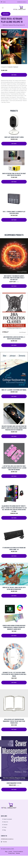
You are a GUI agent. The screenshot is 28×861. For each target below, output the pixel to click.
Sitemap (18, 853)
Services (5, 824)
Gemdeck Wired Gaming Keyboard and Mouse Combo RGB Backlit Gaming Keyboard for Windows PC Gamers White (14, 627)
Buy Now (14, 74)
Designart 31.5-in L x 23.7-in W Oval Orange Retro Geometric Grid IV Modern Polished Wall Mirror (14, 674)
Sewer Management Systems (14, 783)
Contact (10, 851)
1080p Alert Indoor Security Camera (14, 137)
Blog (4, 830)
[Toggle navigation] (2, 8)
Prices (4, 827)
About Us (5, 822)
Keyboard (15, 67)
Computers (10, 67)
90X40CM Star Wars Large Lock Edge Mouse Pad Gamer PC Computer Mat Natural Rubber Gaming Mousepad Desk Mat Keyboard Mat (14, 427)
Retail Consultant (7, 819)
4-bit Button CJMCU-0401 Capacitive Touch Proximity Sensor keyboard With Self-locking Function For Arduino (14, 467)
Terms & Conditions (18, 851)
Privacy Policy (11, 853)
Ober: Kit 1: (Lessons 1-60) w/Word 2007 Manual (14, 390)
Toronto (4, 1)
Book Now (6, 14)
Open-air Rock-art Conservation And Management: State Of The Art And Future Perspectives (14, 721)
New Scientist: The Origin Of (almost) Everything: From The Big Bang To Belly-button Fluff (14, 277)
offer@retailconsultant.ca (22, 1)
